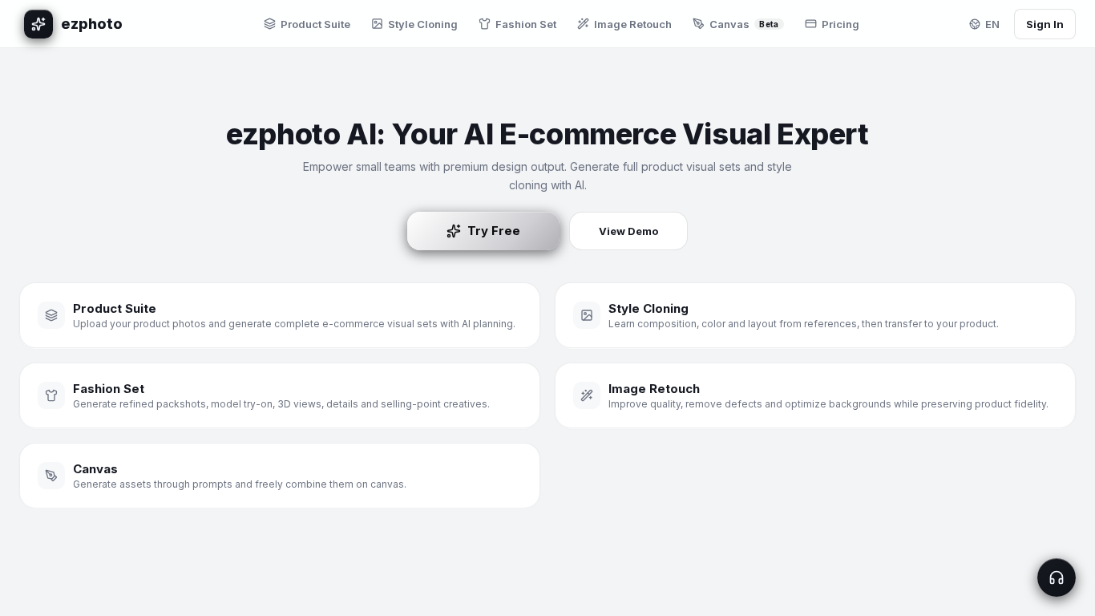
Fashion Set (525, 24)
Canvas (743, 24)
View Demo (628, 231)
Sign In (1045, 24)
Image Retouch (633, 24)
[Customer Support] (1056, 577)
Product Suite (315, 24)
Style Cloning (423, 24)
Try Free (493, 230)
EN (992, 24)
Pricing (840, 24)
